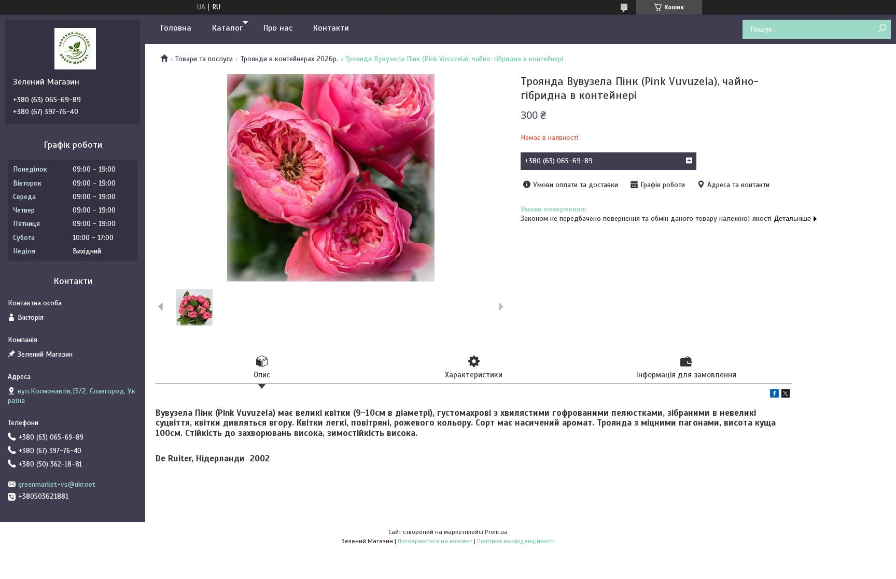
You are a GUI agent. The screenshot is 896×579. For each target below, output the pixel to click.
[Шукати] (882, 29)
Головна (176, 28)
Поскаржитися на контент (435, 541)
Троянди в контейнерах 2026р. (289, 58)
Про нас (277, 28)
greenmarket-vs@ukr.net (56, 484)
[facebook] (774, 395)
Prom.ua (496, 531)
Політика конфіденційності (516, 541)
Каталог (227, 28)
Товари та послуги (204, 58)
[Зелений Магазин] (75, 48)
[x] (785, 395)
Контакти (331, 28)
